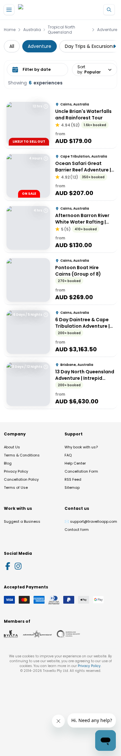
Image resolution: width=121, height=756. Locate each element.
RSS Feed (73, 479)
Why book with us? (81, 447)
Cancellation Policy (21, 479)
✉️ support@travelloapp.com (91, 521)
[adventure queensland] (37, 634)
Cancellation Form (81, 471)
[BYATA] (11, 634)
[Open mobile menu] (9, 10)
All (11, 46)
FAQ (68, 455)
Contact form (77, 529)
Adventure (107, 29)
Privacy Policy (16, 471)
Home (9, 29)
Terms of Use (16, 487)
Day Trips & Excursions (90, 46)
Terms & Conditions (22, 455)
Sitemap (72, 487)
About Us (12, 447)
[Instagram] (18, 566)
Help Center (75, 463)
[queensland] (68, 634)
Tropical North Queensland (61, 30)
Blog (8, 463)
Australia (32, 29)
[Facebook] (8, 566)
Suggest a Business (22, 521)
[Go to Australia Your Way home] (44, 10)
